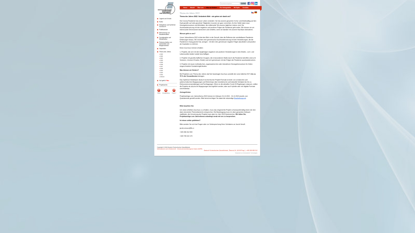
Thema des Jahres (165, 52)
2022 (161, 56)
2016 (161, 68)
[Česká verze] (252, 12)
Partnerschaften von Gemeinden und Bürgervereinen (165, 43)
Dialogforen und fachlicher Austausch (167, 25)
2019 (161, 62)
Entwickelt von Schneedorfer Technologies (246, 153)
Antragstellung (166, 93)
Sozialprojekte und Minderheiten (165, 38)
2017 (161, 66)
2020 (161, 60)
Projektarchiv (163, 85)
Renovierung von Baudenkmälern (164, 33)
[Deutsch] (256, 12)
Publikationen (163, 29)
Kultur (161, 22)
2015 (161, 70)
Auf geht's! (164, 80)
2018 (161, 64)
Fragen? (174, 93)
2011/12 (162, 76)
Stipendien (162, 48)
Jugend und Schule (165, 18)
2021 (161, 58)
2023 (161, 54)
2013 (161, 74)
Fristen (159, 93)
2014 (161, 72)
